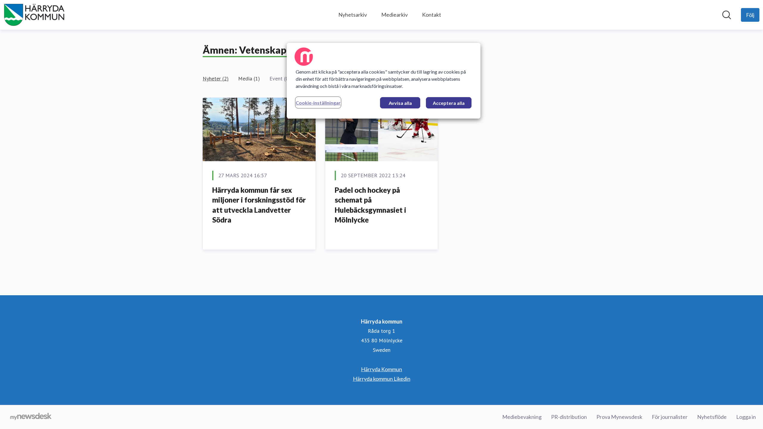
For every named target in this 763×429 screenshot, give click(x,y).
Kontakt (431, 14)
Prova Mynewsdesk (619, 417)
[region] (383, 81)
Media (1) (249, 78)
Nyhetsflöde (712, 417)
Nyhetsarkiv (352, 14)
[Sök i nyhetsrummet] (726, 15)
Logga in (746, 417)
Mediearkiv (394, 14)
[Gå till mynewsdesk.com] (31, 417)
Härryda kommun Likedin (381, 378)
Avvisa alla (400, 103)
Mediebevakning (522, 417)
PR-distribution (569, 417)
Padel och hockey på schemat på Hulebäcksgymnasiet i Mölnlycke (370, 205)
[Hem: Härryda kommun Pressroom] (34, 15)
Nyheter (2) (216, 78)
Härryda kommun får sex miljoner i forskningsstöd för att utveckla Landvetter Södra (259, 205)
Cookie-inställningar (318, 102)
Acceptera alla (449, 103)
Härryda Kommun (381, 369)
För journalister (670, 417)
